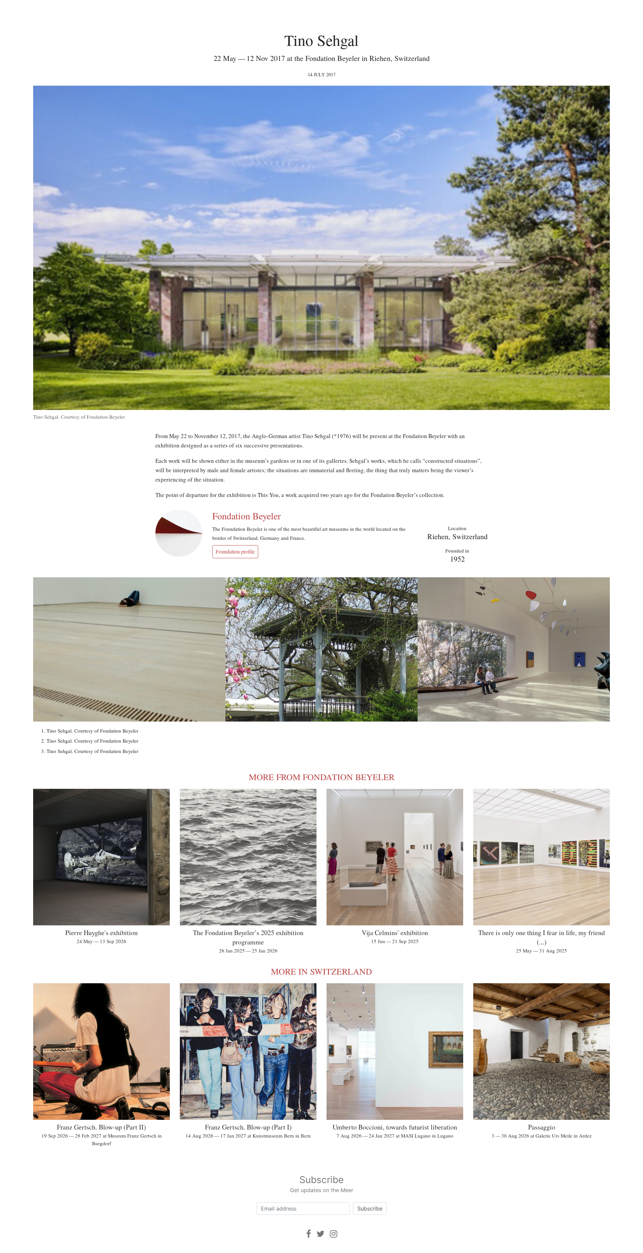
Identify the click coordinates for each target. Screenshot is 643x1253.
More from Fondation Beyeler (322, 776)
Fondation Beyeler (246, 515)
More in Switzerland (321, 971)
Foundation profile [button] (235, 551)
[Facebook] (308, 1234)
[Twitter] (320, 1234)
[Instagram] (333, 1234)
